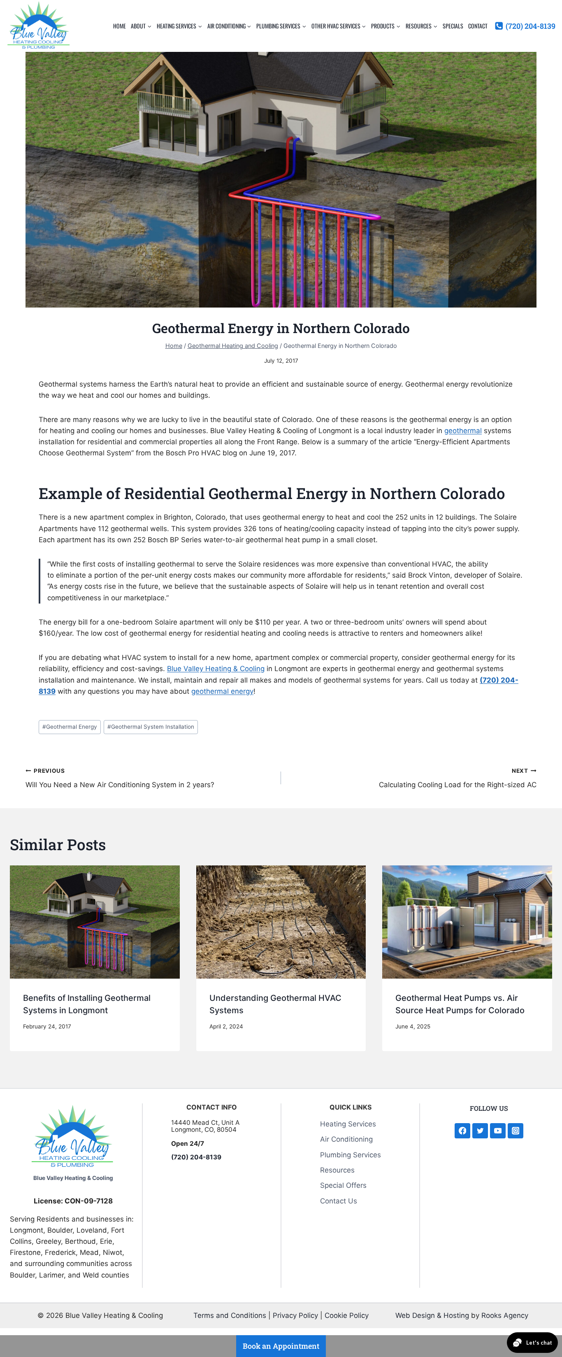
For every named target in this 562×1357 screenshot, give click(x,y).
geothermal (463, 431)
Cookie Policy (347, 1315)
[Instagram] (515, 1130)
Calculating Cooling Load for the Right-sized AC (457, 778)
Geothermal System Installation (150, 726)
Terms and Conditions (229, 1315)
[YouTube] (497, 1130)
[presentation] (95, 922)
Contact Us (338, 1201)
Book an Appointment (281, 1346)
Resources (337, 1170)
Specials (453, 25)
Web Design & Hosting (432, 1315)
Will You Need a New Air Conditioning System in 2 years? (120, 778)
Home (119, 25)
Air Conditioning (346, 1139)
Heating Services (348, 1124)
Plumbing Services (350, 1155)
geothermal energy (222, 691)
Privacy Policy (295, 1315)
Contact (478, 25)
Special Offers (343, 1185)
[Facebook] (462, 1130)
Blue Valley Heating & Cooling (216, 669)
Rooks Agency (504, 1315)
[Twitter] (480, 1130)
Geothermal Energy (69, 726)
